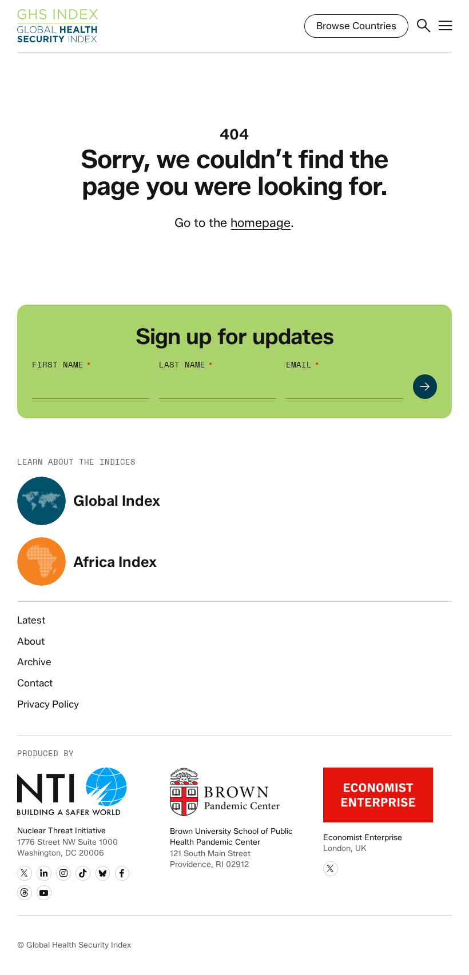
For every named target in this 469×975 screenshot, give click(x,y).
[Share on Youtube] (44, 892)
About (31, 641)
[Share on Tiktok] (82, 873)
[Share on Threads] (24, 892)
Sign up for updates (234, 336)
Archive (34, 662)
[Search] (423, 26)
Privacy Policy (48, 704)
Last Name (182, 365)
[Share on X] (24, 873)
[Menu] (445, 26)
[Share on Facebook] (122, 873)
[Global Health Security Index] (57, 26)
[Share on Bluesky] (103, 873)
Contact (35, 683)
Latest (31, 620)
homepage (260, 222)
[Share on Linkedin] (44, 873)
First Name (58, 365)
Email (299, 365)
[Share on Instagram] (63, 873)
